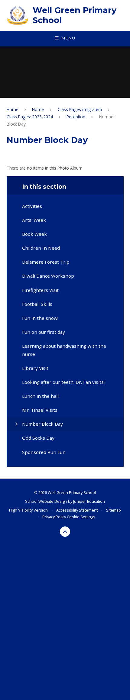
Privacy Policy (54, 516)
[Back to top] (65, 531)
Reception (76, 117)
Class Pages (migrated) (80, 109)
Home (12, 109)
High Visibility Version (28, 510)
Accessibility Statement (77, 510)
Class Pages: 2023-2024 (30, 117)
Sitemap (113, 510)
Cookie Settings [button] (81, 516)
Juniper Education (89, 501)
